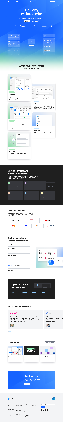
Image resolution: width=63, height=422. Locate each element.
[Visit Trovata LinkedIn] (41, 407)
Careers (33, 404)
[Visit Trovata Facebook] (43, 407)
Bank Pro (9, 405)
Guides (25, 411)
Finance (25, 404)
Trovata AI (9, 410)
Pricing (31, 1)
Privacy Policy (33, 419)
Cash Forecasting (18, 409)
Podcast (25, 416)
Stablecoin (9, 411)
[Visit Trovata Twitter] (45, 407)
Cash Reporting (18, 410)
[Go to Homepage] (10, 396)
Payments (17, 401)
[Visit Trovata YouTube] (47, 407)
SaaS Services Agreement (15, 419)
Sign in (48, 1)
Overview (9, 401)
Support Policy (38, 419)
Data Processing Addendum (23, 419)
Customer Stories (26, 410)
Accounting (26, 405)
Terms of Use (9, 419)
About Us (33, 401)
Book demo (52, 1)
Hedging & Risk (18, 406)
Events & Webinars (27, 415)
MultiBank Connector (11, 406)
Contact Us (34, 405)
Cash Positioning (18, 411)
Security (29, 419)
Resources (27, 1)
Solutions (22, 1)
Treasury (25, 401)
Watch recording (35, 21)
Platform (17, 1)
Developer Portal (10, 414)
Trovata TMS (9, 404)
